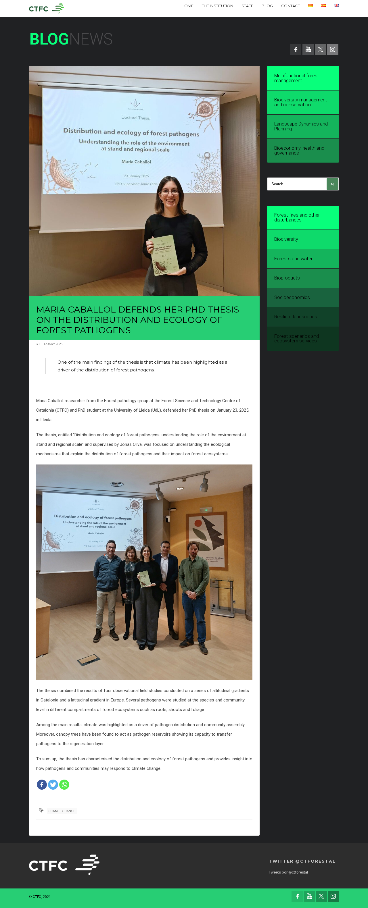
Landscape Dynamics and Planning (301, 126)
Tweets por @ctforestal (288, 872)
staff (247, 5)
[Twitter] (53, 785)
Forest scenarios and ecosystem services (296, 338)
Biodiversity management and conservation (300, 102)
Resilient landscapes (295, 316)
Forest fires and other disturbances (297, 217)
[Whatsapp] (64, 785)
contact (290, 5)
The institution (217, 5)
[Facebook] (42, 785)
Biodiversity (286, 239)
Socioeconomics (292, 297)
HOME (187, 5)
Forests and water (293, 258)
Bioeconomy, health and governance (299, 150)
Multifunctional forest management (296, 78)
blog (267, 5)
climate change (62, 811)
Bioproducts (287, 278)
